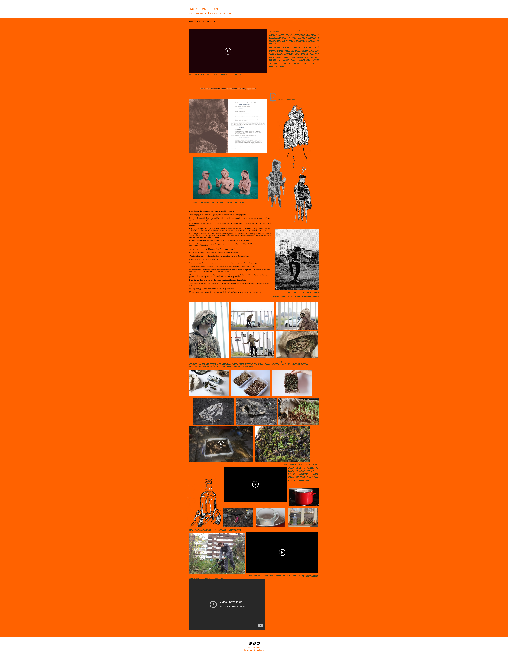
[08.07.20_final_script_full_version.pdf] (273, 98)
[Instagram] (254, 643)
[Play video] (228, 51)
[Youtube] (258, 643)
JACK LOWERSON (203, 9)
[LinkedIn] (250, 643)
